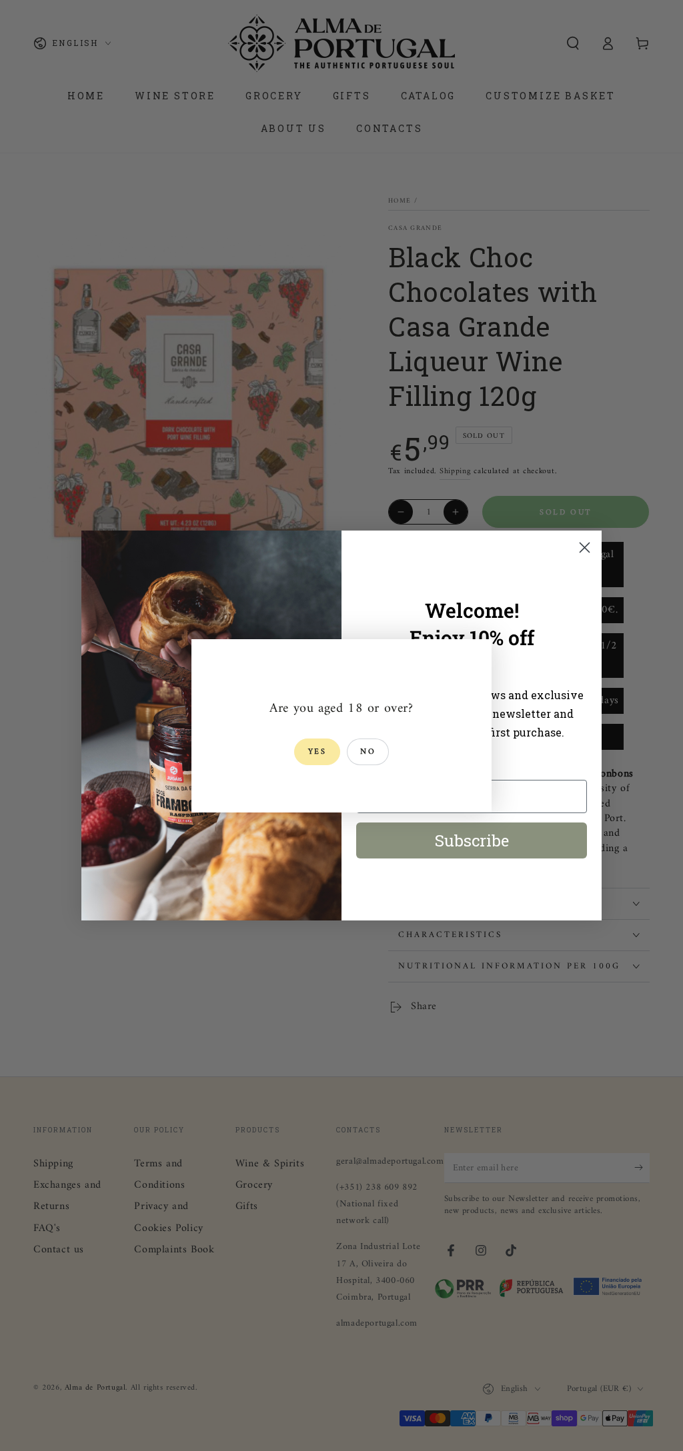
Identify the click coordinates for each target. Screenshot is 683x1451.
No (368, 752)
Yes (317, 752)
